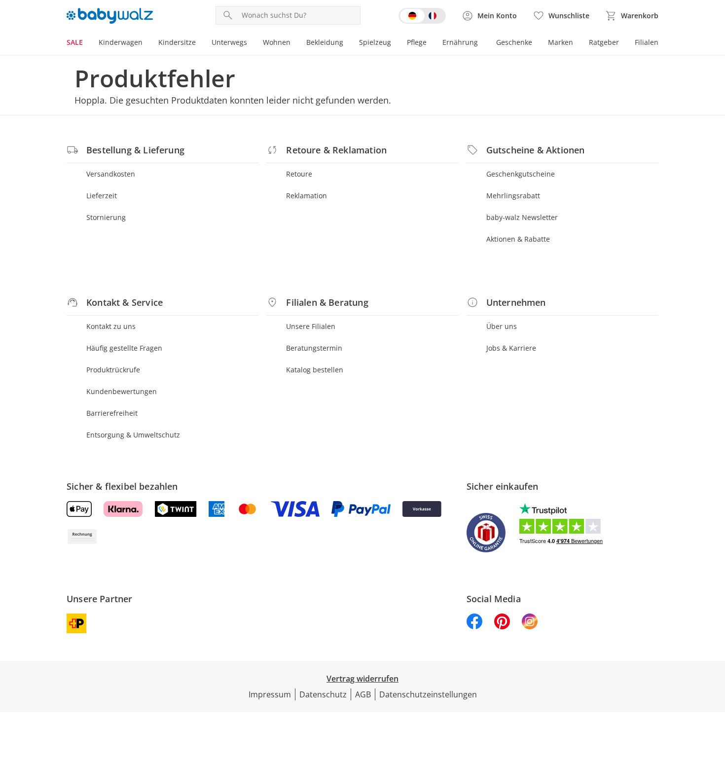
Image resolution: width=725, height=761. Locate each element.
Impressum (270, 694)
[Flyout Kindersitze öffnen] (200, 43)
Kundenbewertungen (121, 391)
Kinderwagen (121, 42)
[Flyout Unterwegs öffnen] (251, 43)
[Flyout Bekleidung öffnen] (347, 43)
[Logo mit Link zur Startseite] (110, 16)
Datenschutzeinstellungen (428, 694)
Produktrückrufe (113, 369)
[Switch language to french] (422, 16)
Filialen (646, 42)
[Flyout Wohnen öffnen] (294, 43)
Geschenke (514, 42)
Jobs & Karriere (511, 348)
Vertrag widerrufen (362, 678)
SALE (75, 42)
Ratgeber (604, 42)
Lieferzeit (101, 195)
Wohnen (276, 42)
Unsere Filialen (310, 326)
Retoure (299, 174)
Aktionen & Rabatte (518, 239)
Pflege (417, 42)
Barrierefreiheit (112, 413)
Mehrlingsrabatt (513, 195)
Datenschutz (323, 694)
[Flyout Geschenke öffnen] (536, 43)
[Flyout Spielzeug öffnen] (395, 43)
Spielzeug (375, 42)
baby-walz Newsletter (522, 217)
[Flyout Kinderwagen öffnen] (146, 43)
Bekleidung (324, 42)
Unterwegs (229, 42)
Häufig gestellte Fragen (124, 348)
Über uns (501, 326)
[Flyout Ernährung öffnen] (482, 43)
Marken (560, 42)
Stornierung (106, 217)
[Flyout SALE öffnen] (87, 43)
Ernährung (460, 42)
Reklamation (306, 195)
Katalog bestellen (314, 369)
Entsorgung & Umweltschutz (133, 434)
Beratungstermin (314, 348)
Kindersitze (177, 42)
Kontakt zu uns (111, 326)
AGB (363, 694)
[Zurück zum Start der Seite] (713, 690)
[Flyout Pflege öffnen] (431, 43)
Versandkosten (110, 174)
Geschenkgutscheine (520, 174)
